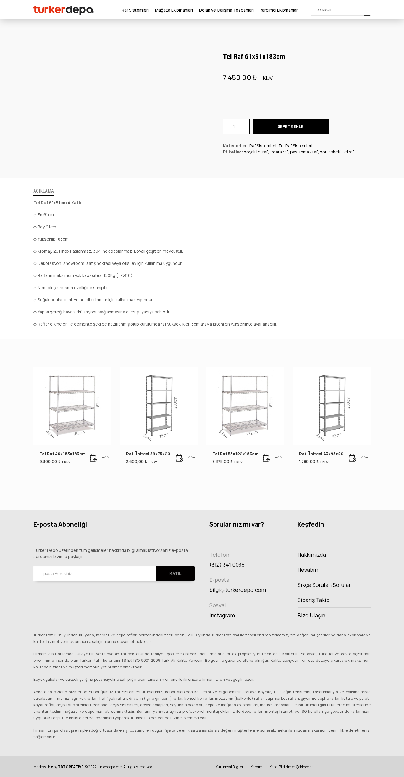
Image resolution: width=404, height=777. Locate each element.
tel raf (348, 152)
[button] (93, 457)
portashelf (330, 152)
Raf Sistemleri (262, 145)
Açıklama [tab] (43, 191)
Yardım (256, 766)
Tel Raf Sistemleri (295, 145)
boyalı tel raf (256, 152)
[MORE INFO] (105, 457)
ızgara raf (279, 152)
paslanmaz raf (304, 152)
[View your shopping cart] (305, 9)
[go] (367, 10)
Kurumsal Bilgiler (229, 766)
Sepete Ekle (290, 126)
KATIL (175, 573)
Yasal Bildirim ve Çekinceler (291, 766)
